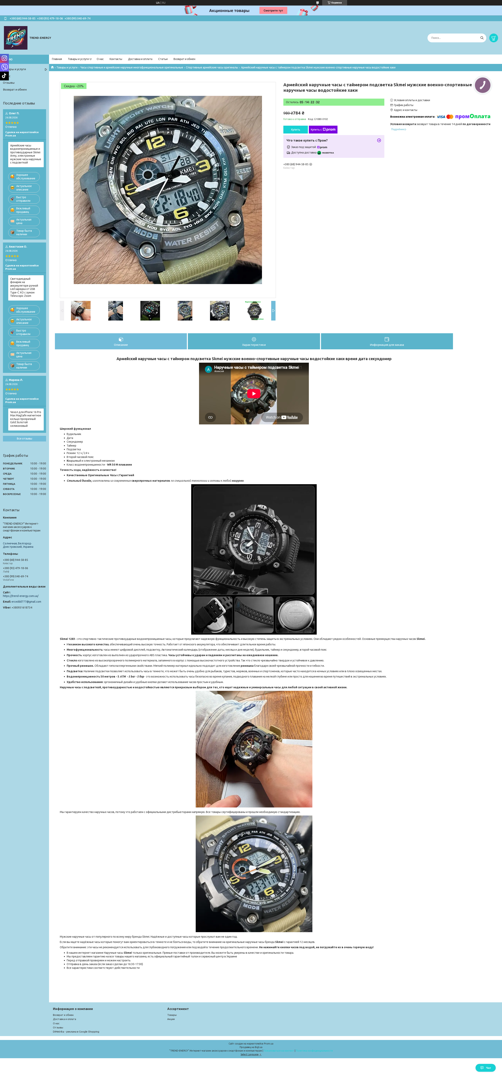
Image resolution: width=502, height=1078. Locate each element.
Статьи (163, 59)
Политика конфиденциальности (314, 1050)
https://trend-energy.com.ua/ (20, 596)
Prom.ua (268, 1043)
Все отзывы (24, 438)
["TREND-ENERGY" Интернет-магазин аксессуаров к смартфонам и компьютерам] (15, 37)
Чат (488, 1067)
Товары (172, 1015)
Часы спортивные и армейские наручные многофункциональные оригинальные (131, 67)
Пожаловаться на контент (279, 1050)
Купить (295, 129)
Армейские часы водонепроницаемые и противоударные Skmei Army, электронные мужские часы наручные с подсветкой (25, 154)
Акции (171, 1019)
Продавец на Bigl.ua (251, 1047)
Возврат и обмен (184, 59)
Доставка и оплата (140, 59)
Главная (57, 59)
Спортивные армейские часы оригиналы (212, 67)
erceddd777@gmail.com (26, 601)
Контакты (116, 59)
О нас (100, 59)
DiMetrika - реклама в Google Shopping (76, 1031)
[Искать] (481, 38)
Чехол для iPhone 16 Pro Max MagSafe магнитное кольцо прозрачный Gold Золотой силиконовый (25, 418)
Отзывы (9, 82)
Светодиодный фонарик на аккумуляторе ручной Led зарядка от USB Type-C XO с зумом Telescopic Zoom (24, 287)
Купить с (316, 129)
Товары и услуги (78, 59)
